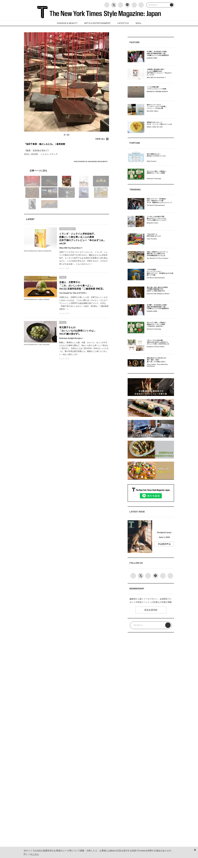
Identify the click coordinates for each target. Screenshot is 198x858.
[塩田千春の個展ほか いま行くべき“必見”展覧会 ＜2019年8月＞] (66, 170)
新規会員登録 (150, 610)
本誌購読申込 (164, 544)
